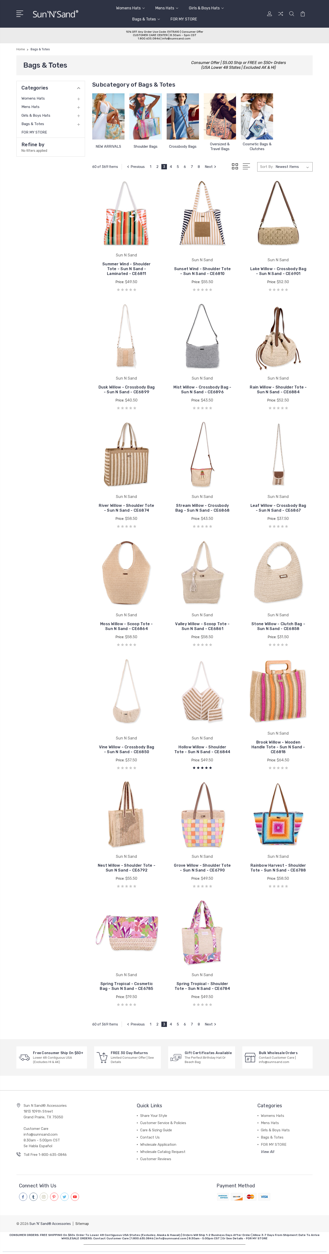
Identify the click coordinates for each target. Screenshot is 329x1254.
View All (267, 1152)
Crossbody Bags (183, 146)
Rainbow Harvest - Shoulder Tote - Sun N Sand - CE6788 (278, 867)
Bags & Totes (144, 19)
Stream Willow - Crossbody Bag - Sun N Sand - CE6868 (202, 508)
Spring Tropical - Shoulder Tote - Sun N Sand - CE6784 (202, 986)
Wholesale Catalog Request (162, 1152)
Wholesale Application (158, 1144)
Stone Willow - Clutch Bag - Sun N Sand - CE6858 (278, 626)
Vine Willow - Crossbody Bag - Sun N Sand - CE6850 (126, 749)
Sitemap (82, 1224)
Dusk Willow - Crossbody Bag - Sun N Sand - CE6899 (127, 389)
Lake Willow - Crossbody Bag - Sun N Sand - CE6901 (278, 271)
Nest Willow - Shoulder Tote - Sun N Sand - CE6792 (126, 867)
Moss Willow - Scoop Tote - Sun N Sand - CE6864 (126, 626)
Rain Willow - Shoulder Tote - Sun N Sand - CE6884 (278, 389)
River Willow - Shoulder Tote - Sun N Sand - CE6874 (126, 508)
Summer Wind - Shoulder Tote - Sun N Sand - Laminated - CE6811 (126, 269)
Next (209, 167)
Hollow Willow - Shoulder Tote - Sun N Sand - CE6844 (202, 749)
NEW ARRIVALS (108, 146)
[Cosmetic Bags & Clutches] (257, 116)
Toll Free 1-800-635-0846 (45, 1154)
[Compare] (280, 16)
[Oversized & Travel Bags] (220, 116)
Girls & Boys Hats (204, 8)
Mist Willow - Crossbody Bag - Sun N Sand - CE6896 (202, 389)
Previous (138, 167)
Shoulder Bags (146, 146)
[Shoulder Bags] (145, 116)
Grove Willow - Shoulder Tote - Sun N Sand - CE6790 (202, 867)
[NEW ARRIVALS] (108, 116)
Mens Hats (164, 8)
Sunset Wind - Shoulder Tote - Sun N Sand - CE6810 (202, 271)
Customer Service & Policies (163, 1123)
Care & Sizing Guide (156, 1130)
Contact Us (150, 1137)
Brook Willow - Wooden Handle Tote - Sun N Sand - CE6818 (278, 747)
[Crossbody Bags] (183, 116)
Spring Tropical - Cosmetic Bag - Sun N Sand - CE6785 (126, 986)
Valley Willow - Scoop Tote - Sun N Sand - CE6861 (202, 626)
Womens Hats (128, 8)
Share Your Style (153, 1116)
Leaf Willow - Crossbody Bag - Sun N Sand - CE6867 (278, 508)
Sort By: (266, 167)
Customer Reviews (155, 1159)
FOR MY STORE (184, 19)
